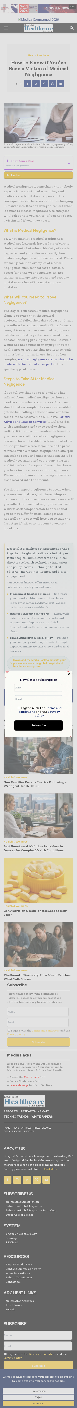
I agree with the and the (40, 711)
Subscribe (38, 725)
